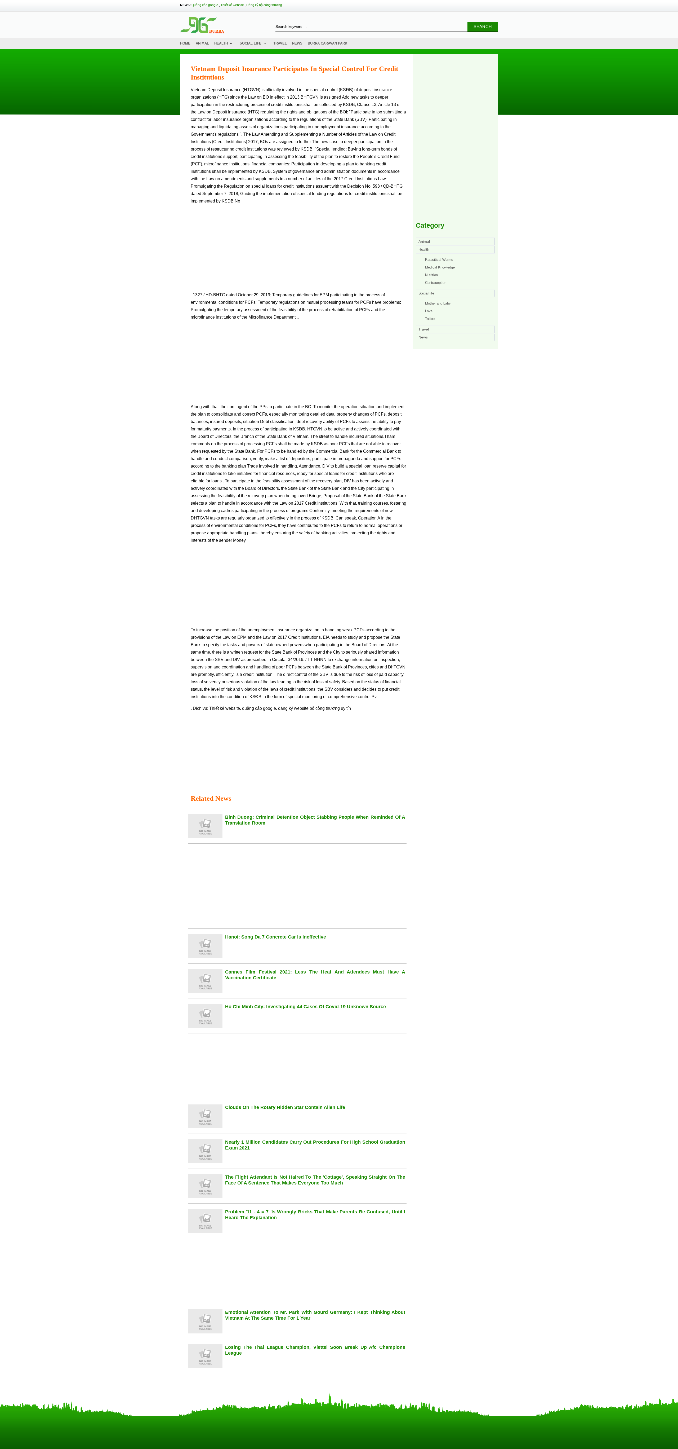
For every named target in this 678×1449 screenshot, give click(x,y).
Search (483, 26)
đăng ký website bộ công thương (309, 708)
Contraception (435, 283)
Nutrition (431, 275)
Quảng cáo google (204, 5)
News (297, 43)
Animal (202, 43)
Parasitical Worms (439, 260)
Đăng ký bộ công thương (264, 5)
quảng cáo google (259, 708)
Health (221, 43)
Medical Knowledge (440, 267)
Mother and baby (438, 303)
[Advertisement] (299, 250)
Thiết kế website (232, 5)
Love (428, 311)
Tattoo (430, 319)
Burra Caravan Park (327, 43)
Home (185, 43)
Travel (280, 43)
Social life (250, 43)
